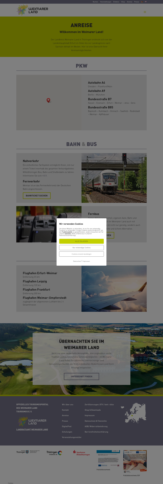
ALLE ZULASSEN (81, 241)
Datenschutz (77, 261)
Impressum (86, 261)
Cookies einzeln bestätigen (81, 254)
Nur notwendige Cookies (81, 247)
